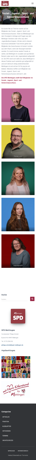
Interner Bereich (23, 451)
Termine (5, 436)
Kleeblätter (6, 426)
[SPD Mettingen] (5, 3)
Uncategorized (7, 440)
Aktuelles (6, 417)
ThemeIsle (25, 455)
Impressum (11, 451)
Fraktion (5, 421)
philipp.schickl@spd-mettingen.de (12, 345)
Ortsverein (6, 431)
